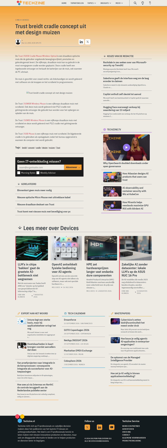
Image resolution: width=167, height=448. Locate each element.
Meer (118, 3)
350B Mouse (29, 133)
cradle (38, 147)
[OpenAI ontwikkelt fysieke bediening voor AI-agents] (66, 248)
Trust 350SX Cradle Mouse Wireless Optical (37, 56)
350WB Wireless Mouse (34, 120)
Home (64, 3)
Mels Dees (56, 287)
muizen (52, 147)
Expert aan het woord (34, 313)
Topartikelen (77, 3)
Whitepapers (122, 313)
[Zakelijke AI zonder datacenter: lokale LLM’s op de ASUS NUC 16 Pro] (136, 248)
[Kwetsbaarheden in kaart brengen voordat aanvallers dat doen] (21, 349)
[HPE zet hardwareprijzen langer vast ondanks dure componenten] (100, 248)
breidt (24, 147)
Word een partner (131, 426)
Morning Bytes (28, 172)
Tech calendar (76, 313)
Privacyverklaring (131, 440)
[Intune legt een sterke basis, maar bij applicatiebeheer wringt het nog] (21, 328)
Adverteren (128, 429)
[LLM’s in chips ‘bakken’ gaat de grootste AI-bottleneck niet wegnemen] (32, 248)
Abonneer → (73, 167)
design (44, 147)
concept (31, 147)
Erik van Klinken (21, 296)
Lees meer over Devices (51, 228)
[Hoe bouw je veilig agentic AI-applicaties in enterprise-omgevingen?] (115, 344)
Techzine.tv (114, 129)
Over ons (126, 432)
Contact (126, 435)
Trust (58, 147)
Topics (90, 3)
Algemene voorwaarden (134, 438)
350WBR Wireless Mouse (34, 103)
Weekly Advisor (48, 172)
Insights (104, 3)
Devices (25, 20)
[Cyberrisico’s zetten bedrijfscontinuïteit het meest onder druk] (115, 325)
